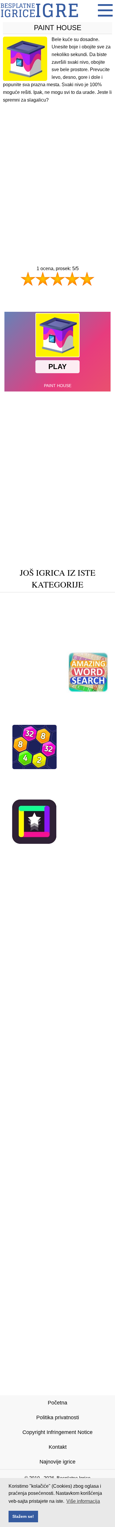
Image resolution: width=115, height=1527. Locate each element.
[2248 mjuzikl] (74, 626)
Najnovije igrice (57, 1462)
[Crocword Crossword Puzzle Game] (57, 719)
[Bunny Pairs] (26, 617)
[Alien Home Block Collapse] (57, 608)
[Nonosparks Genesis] (77, 599)
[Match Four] (28, 599)
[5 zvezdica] (87, 278)
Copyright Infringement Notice (57, 1432)
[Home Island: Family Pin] (37, 710)
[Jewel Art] (36, 626)
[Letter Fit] (56, 785)
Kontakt (58, 1447)
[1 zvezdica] (28, 278)
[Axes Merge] (92, 710)
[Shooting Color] (82, 841)
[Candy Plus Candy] (87, 776)
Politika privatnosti (57, 1417)
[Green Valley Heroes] (30, 776)
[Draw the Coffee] (57, 850)
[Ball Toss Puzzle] (37, 635)
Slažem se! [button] (23, 1516)
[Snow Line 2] (82, 635)
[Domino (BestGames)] (32, 692)
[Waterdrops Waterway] (57, 645)
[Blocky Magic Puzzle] (37, 794)
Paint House (57, 28)
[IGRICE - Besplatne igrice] (39, 19)
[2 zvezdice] (42, 278)
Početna (57, 1403)
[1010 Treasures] (83, 767)
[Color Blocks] (34, 841)
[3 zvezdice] (57, 278)
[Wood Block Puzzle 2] (77, 617)
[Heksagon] (34, 767)
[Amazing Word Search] (88, 692)
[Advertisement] (57, 173)
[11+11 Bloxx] (88, 794)
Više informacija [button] (83, 1501)
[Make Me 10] (93, 785)
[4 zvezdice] (72, 278)
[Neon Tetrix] (20, 785)
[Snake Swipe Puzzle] (57, 701)
